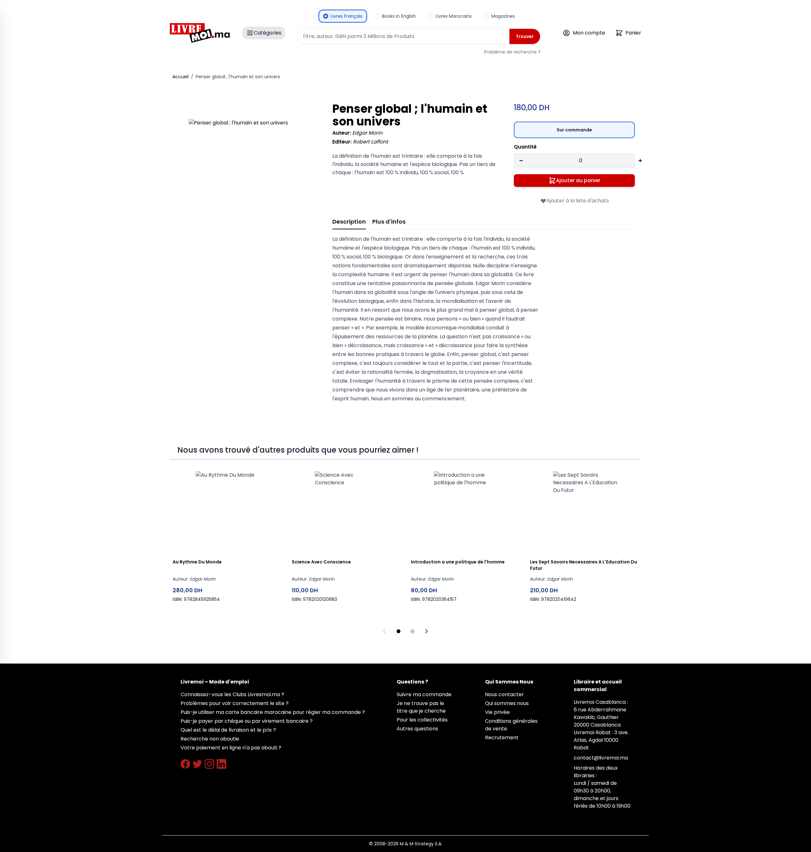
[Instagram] (209, 764)
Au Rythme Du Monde (197, 562)
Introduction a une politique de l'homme (458, 562)
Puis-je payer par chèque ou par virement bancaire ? (247, 721)
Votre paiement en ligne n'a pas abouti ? (231, 747)
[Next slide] (426, 631)
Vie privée (497, 712)
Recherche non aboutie (210, 738)
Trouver (525, 36)
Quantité (525, 146)
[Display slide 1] (399, 631)
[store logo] (200, 33)
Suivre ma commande (424, 694)
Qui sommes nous (507, 703)
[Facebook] (185, 764)
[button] (252, 182)
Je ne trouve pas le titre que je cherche (421, 707)
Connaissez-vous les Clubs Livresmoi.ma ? (232, 694)
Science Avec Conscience (321, 562)
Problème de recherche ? (512, 52)
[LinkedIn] (221, 764)
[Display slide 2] (412, 631)
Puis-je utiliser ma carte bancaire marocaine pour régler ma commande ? (273, 712)
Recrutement (502, 737)
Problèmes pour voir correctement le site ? (235, 703)
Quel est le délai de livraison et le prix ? (228, 730)
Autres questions (417, 728)
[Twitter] (197, 764)
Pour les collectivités (422, 719)
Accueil (180, 76)
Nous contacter (504, 694)
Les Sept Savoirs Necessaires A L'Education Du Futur (583, 565)
